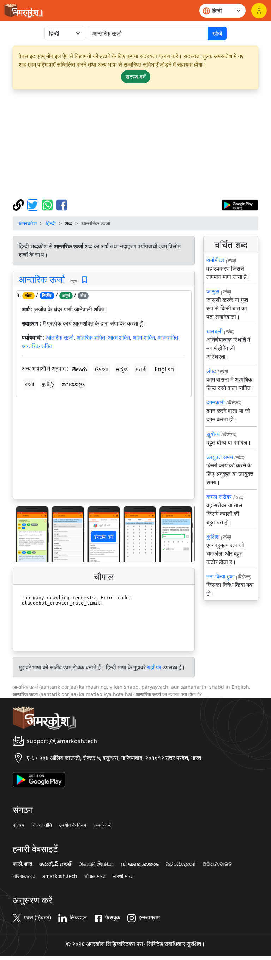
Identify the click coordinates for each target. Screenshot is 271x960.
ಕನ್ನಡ (122, 369)
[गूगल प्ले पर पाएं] (239, 204)
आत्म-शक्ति (144, 337)
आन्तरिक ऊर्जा (42, 279)
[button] (26, 533)
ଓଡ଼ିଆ (101, 369)
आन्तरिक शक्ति (37, 346)
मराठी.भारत (22, 863)
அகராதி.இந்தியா (96, 863)
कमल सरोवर (219, 497)
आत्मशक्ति (168, 337)
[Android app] (39, 779)
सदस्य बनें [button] (136, 77)
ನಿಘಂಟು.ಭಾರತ (180, 863)
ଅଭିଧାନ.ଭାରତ (217, 863)
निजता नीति (41, 825)
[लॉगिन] (259, 10)
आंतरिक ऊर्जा (60, 337)
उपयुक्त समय (219, 457)
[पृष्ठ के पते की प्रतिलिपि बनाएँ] (19, 204)
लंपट (211, 371)
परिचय (18, 825)
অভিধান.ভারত (24, 876)
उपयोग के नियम (72, 825)
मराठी (141, 369)
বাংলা (29, 384)
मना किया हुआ (220, 576)
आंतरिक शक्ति (91, 337)
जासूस (212, 291)
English (164, 369)
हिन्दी (51, 223)
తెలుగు (79, 369)
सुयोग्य (213, 434)
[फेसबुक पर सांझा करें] (61, 204)
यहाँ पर (154, 667)
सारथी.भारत (123, 876)
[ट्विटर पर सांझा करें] (33, 204)
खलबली (214, 331)
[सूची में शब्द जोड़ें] (84, 280)
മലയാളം (73, 384)
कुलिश (212, 536)
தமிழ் (48, 384)
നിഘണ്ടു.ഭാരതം (140, 863)
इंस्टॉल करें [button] (103, 536)
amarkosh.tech (59, 876)
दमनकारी (215, 402)
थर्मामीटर (215, 260)
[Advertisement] (135, 144)
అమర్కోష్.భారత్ (55, 863)
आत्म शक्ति (119, 337)
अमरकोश (27, 223)
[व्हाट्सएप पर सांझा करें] (48, 204)
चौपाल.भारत (95, 876)
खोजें (217, 33)
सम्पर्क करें (102, 825)
